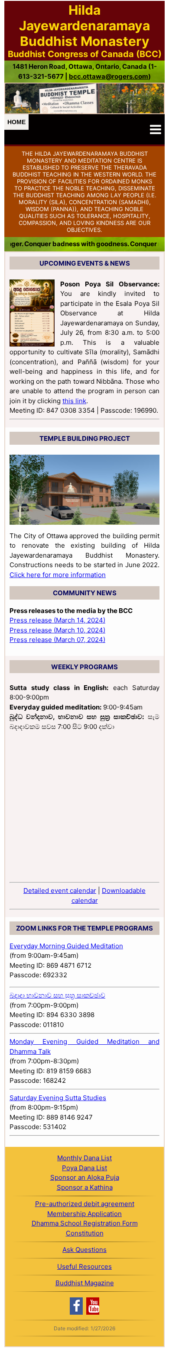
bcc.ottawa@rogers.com (108, 76)
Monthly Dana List (84, 1158)
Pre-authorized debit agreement (84, 1204)
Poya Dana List (84, 1168)
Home (16, 122)
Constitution (85, 1233)
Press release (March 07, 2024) (57, 639)
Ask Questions (84, 1249)
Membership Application (84, 1214)
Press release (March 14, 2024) (57, 620)
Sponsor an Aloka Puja (84, 1177)
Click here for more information (58, 575)
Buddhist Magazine (84, 1283)
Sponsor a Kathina (85, 1187)
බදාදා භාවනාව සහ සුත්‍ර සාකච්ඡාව (57, 995)
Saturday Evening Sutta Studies (58, 1098)
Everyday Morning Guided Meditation (66, 946)
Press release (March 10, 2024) (57, 630)
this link (74, 401)
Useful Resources (84, 1266)
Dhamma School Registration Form (85, 1223)
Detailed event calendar (59, 890)
